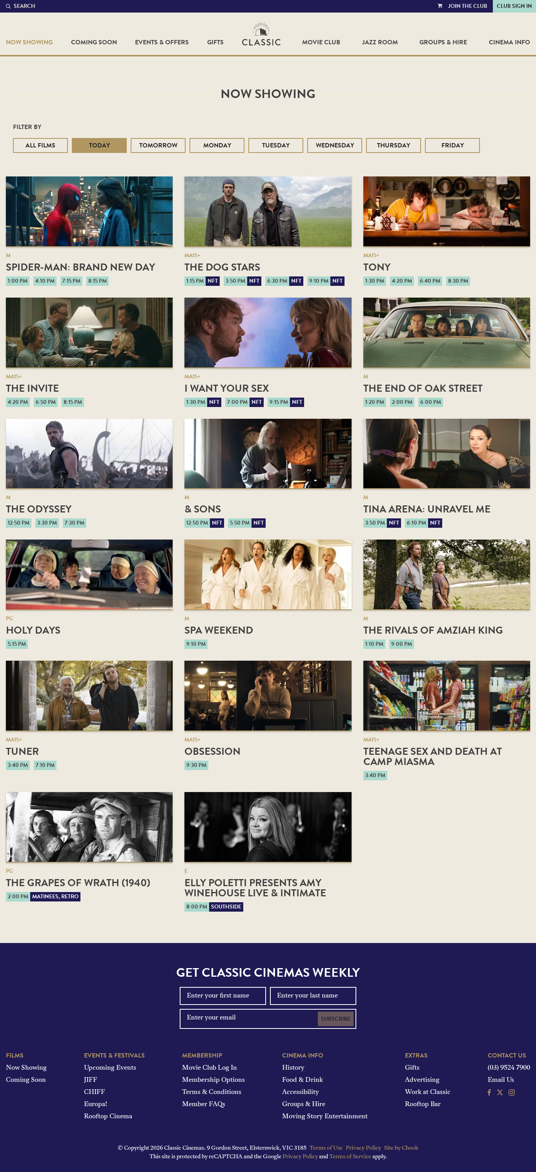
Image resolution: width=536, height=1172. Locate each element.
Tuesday (276, 145)
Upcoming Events (110, 1068)
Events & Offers (162, 42)
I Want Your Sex (226, 388)
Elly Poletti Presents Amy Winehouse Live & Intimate (255, 888)
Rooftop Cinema (108, 1117)
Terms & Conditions (211, 1092)
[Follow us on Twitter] (500, 1093)
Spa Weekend (218, 630)
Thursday (393, 145)
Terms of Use (326, 1148)
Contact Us (507, 1055)
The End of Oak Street (423, 388)
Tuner (22, 751)
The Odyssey (38, 509)
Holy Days (33, 630)
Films (15, 1055)
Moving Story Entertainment (325, 1117)
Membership (202, 1055)
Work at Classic (427, 1092)
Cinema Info (509, 42)
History (293, 1068)
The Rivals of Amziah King (433, 630)
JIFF (90, 1080)
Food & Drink (302, 1080)
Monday (217, 145)
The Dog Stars (222, 267)
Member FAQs (203, 1104)
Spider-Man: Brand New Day (80, 267)
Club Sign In (514, 6)
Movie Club (321, 42)
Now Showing (29, 42)
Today (99, 145)
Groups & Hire (443, 42)
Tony (376, 267)
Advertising (422, 1080)
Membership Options (213, 1080)
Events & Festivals (114, 1055)
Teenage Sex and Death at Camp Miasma (432, 756)
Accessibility (300, 1092)
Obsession (212, 751)
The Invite (32, 388)
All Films (40, 145)
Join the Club (467, 6)
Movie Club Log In (209, 1068)
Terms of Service (350, 1157)
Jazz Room (380, 42)
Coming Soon (94, 42)
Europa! (95, 1104)
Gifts (215, 42)
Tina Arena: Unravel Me (426, 509)
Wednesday (335, 145)
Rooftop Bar (423, 1104)
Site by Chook (401, 1148)
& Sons (202, 509)
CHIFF (94, 1092)
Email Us (501, 1080)
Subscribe (335, 1019)
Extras (416, 1055)
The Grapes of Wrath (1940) (78, 882)
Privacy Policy (363, 1148)
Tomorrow (158, 145)
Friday (452, 145)
